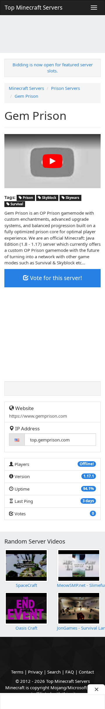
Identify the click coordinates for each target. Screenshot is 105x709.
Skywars (72, 197)
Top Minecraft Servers (33, 7)
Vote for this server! (55, 278)
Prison (27, 197)
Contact (86, 672)
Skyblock (48, 197)
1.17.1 (88, 476)
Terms (17, 672)
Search (54, 672)
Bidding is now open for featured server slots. (53, 68)
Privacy (35, 672)
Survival (16, 204)
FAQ (69, 672)
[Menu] (94, 8)
